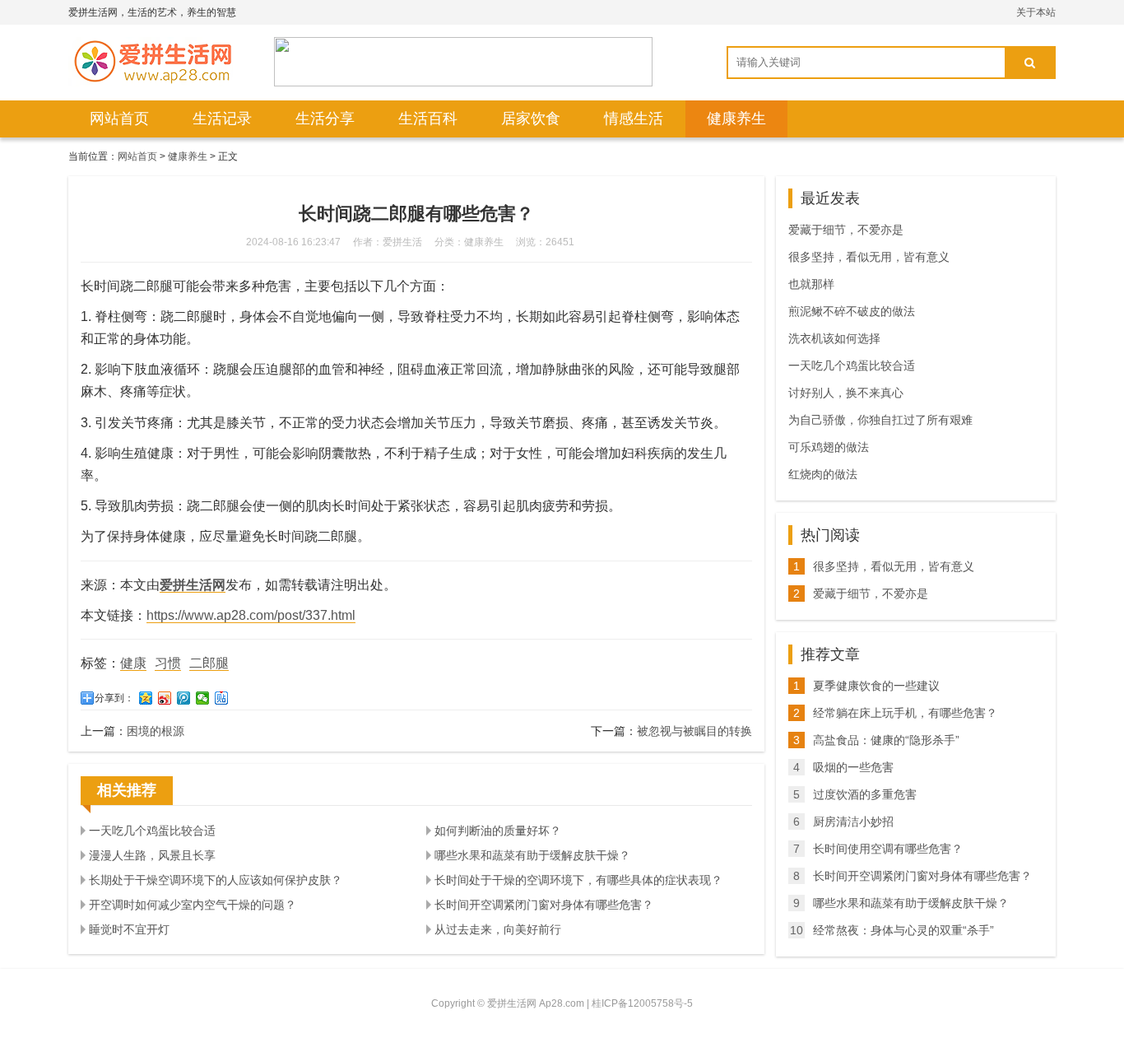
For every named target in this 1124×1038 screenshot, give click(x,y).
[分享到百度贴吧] (222, 698)
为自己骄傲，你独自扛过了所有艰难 (880, 419)
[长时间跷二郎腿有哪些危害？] (150, 61)
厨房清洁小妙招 (853, 821)
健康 (133, 663)
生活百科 (427, 118)
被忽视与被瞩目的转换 (694, 731)
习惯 (168, 663)
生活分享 (325, 118)
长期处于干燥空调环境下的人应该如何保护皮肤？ (215, 880)
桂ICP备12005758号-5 (642, 1003)
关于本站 (1036, 12)
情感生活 (633, 118)
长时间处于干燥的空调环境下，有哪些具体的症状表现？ (578, 880)
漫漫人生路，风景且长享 (152, 855)
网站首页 (119, 118)
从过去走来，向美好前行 (497, 929)
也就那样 (811, 284)
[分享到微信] (203, 698)
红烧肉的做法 (822, 474)
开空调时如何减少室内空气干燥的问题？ (192, 904)
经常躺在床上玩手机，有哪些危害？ (905, 712)
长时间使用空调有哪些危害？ (888, 848)
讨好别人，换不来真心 (845, 392)
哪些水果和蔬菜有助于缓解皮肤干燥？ (532, 855)
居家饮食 (530, 118)
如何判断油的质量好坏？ (497, 830)
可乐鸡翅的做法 (828, 447)
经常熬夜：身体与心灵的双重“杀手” (903, 930)
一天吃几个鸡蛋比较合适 (152, 830)
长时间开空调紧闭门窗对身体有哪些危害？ (543, 904)
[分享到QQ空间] (146, 698)
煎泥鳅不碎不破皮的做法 (851, 311)
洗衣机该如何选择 (834, 338)
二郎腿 (209, 663)
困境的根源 (155, 731)
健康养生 (736, 118)
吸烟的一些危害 (853, 767)
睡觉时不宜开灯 (129, 929)
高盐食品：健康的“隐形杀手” (886, 740)
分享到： (114, 698)
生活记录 (222, 118)
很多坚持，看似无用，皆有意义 (869, 256)
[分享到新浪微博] (165, 698)
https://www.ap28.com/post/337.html (250, 615)
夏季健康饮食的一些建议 (876, 685)
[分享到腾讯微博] (184, 698)
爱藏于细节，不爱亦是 (845, 229)
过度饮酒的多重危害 (865, 794)
